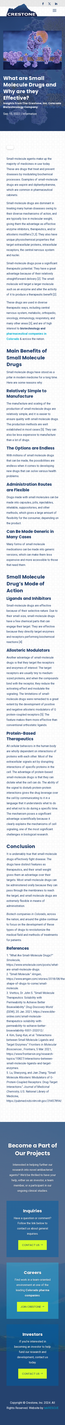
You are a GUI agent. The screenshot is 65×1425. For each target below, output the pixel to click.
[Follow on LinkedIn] (55, 3)
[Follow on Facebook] (43, 3)
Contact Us (31, 1245)
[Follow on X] (49, 3)
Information (29, 114)
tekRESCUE (51, 1408)
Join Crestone (31, 1307)
